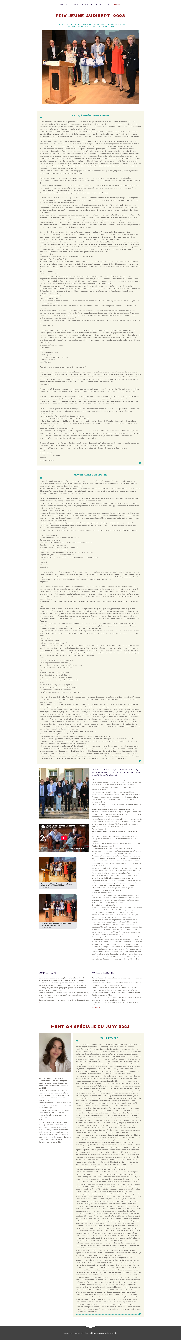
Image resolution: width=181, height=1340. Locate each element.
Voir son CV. (43, 1002)
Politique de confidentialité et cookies (103, 1333)
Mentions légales (81, 1333)
